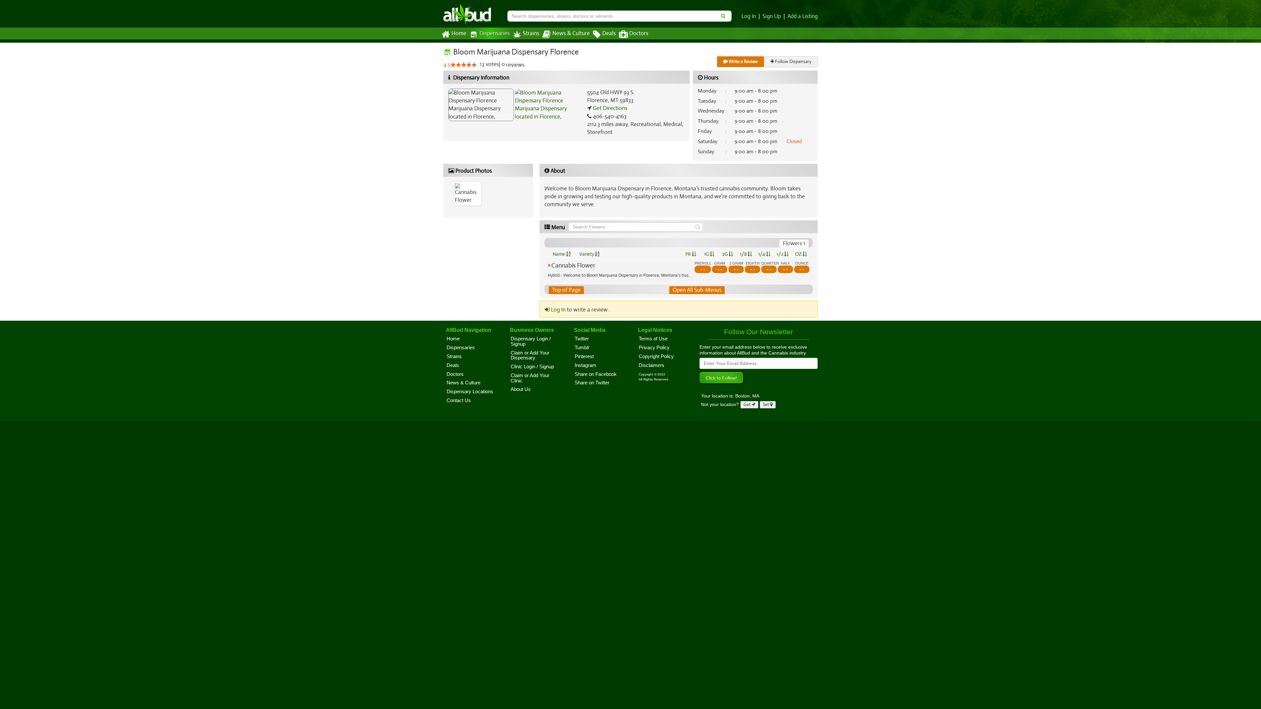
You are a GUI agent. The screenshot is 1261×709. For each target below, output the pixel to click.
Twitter (582, 338)
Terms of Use (653, 338)
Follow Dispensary (792, 61)
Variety (587, 254)
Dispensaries (494, 33)
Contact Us (459, 400)
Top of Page (566, 290)
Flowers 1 (794, 243)
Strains (531, 33)
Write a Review (743, 61)
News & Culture (571, 33)
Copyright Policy (656, 356)
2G (725, 254)
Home (459, 33)
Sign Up (772, 16)
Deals (609, 33)
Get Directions (609, 108)
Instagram (585, 365)
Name (559, 254)
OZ (799, 254)
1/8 (744, 254)
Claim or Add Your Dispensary (530, 355)
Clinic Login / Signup (532, 366)
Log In (748, 16)
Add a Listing (802, 16)
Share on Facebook (596, 374)
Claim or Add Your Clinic (530, 378)
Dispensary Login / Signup (531, 341)
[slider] (464, 64)
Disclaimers (651, 365)
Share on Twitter (592, 382)
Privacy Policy (654, 347)
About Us (521, 389)
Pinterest (584, 356)
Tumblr (582, 347)
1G (707, 254)
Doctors (638, 33)
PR (688, 254)
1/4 (762, 254)
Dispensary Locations (470, 391)
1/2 (780, 254)
